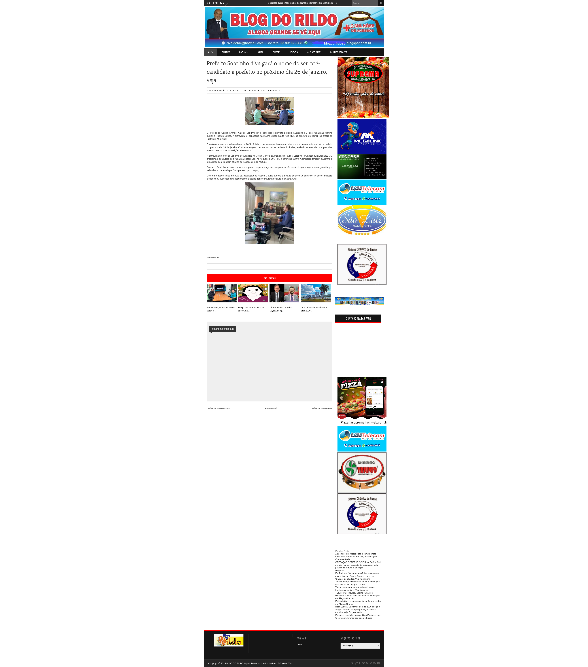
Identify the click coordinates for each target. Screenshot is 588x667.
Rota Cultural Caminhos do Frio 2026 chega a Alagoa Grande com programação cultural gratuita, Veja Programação (357, 609)
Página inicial (270, 408)
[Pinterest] (367, 663)
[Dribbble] (370, 663)
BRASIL (261, 52)
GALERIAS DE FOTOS (338, 52)
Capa (210, 52)
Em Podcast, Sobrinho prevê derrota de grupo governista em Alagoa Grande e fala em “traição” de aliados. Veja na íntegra (357, 576)
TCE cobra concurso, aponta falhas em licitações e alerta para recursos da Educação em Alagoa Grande (357, 596)
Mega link (340, 570)
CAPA (263, 90)
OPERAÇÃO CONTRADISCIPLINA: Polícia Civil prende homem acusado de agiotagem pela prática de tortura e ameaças (358, 565)
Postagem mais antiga (321, 408)
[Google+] (356, 663)
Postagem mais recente (218, 408)
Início (299, 644)
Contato (294, 52)
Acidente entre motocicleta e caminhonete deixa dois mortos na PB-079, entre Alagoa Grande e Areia (356, 556)
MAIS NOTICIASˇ (314, 52)
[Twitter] (363, 663)
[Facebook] (359, 663)
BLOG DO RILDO (234, 663)
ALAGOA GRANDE (250, 90)
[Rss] (352, 663)
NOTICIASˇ (243, 52)
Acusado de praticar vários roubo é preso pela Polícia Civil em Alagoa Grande (357, 583)
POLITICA (226, 52)
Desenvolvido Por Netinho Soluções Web (271, 663)
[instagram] (378, 663)
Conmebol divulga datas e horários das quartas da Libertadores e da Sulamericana (278, 2)
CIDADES (276, 52)
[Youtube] (374, 663)
